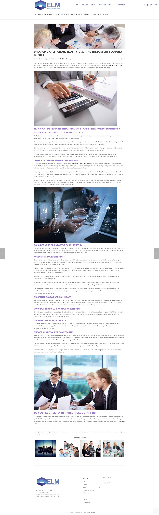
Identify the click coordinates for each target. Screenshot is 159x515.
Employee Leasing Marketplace (79, 432)
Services (84, 5)
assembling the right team (114, 65)
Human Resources (106, 432)
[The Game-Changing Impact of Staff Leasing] (68, 448)
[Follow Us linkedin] (109, 482)
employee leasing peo (93, 432)
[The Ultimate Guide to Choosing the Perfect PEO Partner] (45, 448)
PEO (123, 432)
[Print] (121, 59)
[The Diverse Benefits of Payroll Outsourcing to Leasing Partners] (113, 448)
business (55, 142)
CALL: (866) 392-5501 (150, 5)
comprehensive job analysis (80, 163)
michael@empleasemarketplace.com (49, 495)
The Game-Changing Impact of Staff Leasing (69, 459)
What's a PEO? (51, 434)
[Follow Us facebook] (104, 482)
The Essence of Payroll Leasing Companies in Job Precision (91, 459)
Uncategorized (70, 59)
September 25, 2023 (58, 59)
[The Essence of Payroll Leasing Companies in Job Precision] (90, 448)
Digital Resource (91, 512)
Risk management (38, 434)
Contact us (121, 421)
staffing (98, 350)
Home (76, 5)
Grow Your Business (105, 5)
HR (100, 432)
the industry (63, 248)
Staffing (46, 434)
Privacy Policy (87, 502)
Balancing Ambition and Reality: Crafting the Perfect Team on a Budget (52, 432)
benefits (55, 340)
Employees (37, 285)
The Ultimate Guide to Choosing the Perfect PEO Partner (46, 459)
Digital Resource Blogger (42, 59)
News (93, 5)
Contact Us (121, 5)
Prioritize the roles (67, 302)
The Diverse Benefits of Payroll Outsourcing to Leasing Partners (114, 459)
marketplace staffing (116, 432)
